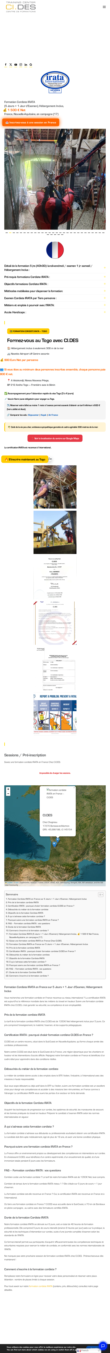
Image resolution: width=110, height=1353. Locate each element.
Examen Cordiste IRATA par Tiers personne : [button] (30, 298)
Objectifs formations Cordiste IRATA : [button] (26, 284)
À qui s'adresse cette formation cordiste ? (27, 961)
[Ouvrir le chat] (103, 1346)
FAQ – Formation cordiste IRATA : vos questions (29, 923)
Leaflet (9, 882)
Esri (16, 882)
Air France (53, 414)
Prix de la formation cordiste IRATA (23, 902)
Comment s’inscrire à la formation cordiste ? (29, 930)
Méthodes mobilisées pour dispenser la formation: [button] (33, 291)
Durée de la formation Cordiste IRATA (24, 926)
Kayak (43, 414)
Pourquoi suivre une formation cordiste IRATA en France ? (33, 919)
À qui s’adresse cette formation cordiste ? (26, 916)
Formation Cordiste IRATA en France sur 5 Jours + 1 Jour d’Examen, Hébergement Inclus (47, 898)
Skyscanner (33, 414)
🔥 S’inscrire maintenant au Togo (25, 459)
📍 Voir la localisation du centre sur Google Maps (55, 438)
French (85, 1350)
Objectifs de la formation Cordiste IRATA (25, 912)
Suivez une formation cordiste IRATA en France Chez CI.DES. (35, 940)
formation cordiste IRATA (41, 1286)
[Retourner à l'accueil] (20, 7)
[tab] (48, 234)
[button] (104, 7)
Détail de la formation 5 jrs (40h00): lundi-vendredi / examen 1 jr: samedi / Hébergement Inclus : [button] (48, 268)
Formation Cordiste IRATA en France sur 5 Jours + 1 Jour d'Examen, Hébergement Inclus (48, 944)
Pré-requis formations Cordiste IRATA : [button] (27, 277)
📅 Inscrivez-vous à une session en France (30, 122)
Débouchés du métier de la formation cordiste (28, 909)
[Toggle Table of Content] (99, 894)
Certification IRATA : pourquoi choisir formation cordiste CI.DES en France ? (41, 905)
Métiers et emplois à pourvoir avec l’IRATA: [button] (29, 305)
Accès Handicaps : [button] (15, 312)
